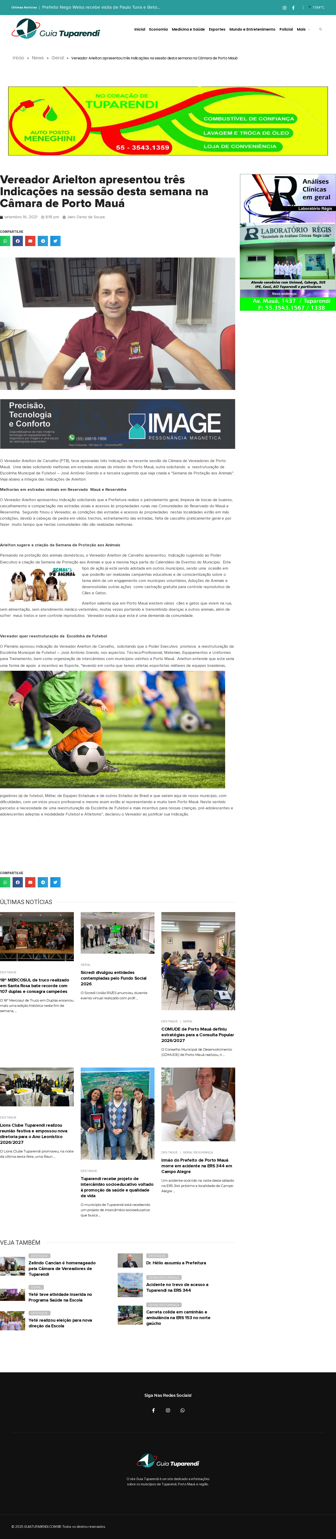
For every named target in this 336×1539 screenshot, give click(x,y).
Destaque (8, 972)
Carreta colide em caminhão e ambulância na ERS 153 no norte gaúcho (178, 1318)
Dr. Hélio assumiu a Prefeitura (176, 1263)
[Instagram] (168, 1410)
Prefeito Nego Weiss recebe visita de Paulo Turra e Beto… (101, 7)
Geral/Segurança (198, 1152)
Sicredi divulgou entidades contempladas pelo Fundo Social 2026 (114, 978)
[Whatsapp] (183, 1410)
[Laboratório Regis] (288, 242)
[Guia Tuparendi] (55, 28)
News (38, 58)
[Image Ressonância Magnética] (117, 424)
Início (18, 58)
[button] (5, 241)
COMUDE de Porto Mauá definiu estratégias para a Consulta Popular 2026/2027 (197, 1035)
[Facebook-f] (153, 1410)
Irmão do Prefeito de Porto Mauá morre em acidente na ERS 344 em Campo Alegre (196, 1166)
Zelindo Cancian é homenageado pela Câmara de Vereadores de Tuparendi (62, 1269)
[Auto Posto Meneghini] (168, 121)
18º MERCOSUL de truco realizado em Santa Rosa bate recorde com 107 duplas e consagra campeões (34, 986)
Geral (57, 58)
